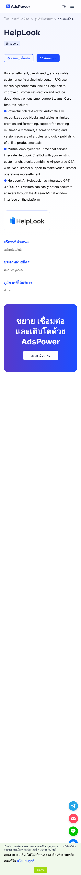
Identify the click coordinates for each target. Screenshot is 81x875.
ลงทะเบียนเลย (40, 355)
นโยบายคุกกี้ (25, 861)
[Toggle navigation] (72, 6)
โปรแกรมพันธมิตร (16, 19)
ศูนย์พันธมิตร (44, 19)
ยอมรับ (40, 869)
